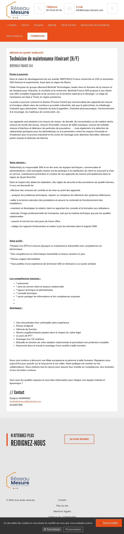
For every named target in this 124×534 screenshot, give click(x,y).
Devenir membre (79, 439)
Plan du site (62, 505)
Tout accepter (110, 523)
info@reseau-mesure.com (89, 10)
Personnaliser (73, 529)
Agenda (52, 25)
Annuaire (38, 25)
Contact (62, 500)
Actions (25, 25)
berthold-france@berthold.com (25, 401)
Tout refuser (53, 529)
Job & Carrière (68, 25)
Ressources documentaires (95, 25)
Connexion (37, 36)
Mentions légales (62, 511)
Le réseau (11, 25)
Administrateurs (14, 36)
